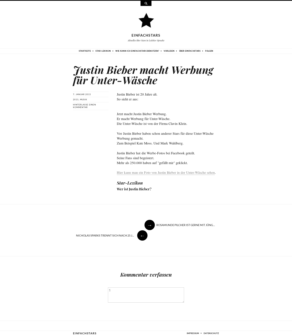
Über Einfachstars (190, 51)
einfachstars (146, 35)
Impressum (193, 333)
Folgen (209, 51)
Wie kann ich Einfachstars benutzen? (137, 51)
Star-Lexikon (103, 51)
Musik (83, 99)
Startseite (85, 51)
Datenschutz (211, 333)
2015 (76, 99)
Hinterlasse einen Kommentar (84, 105)
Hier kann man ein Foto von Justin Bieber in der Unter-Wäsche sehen (166, 172)
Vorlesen (169, 51)
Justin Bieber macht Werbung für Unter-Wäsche (143, 75)
